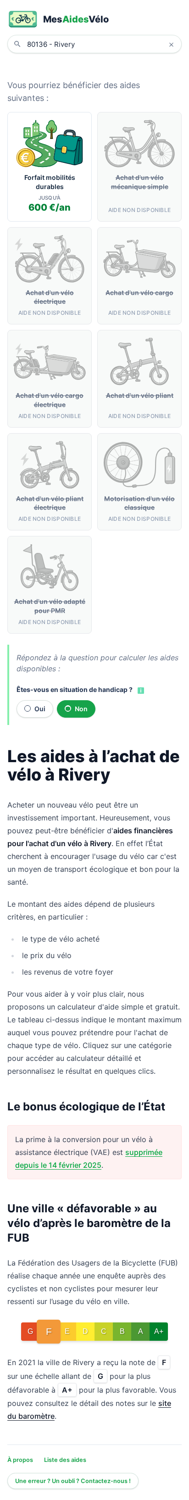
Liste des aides (65, 1459)
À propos (20, 1459)
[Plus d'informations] (140, 690)
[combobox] (101, 44)
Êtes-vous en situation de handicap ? (75, 689)
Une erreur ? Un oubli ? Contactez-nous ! (73, 1481)
